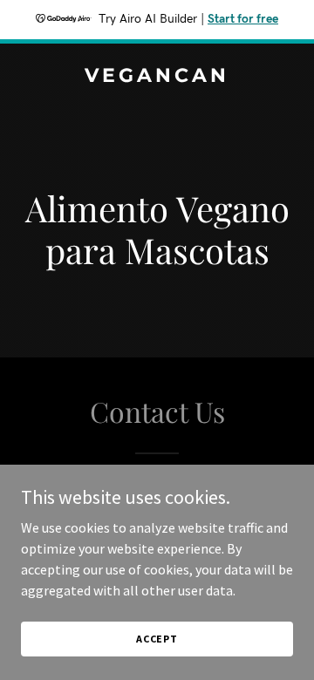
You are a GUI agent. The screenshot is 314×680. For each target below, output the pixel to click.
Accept (157, 638)
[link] (157, 76)
